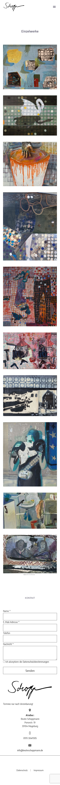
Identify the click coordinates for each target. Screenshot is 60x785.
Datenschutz (22, 770)
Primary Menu (54, 7)
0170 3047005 (30, 738)
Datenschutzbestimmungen (36, 661)
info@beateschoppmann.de (30, 750)
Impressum (39, 770)
